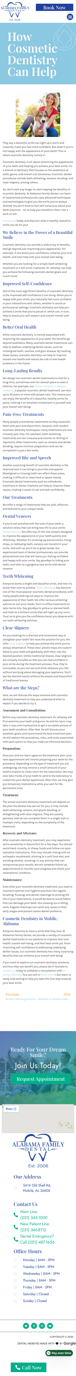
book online (48, 974)
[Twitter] (26, 1326)
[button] (70, 17)
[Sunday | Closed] (38, 1301)
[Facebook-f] (34, 1326)
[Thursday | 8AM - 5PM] (38, 1281)
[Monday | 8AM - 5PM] (38, 1260)
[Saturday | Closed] (38, 1294)
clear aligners (17, 643)
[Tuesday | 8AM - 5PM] (38, 1267)
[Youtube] (50, 1326)
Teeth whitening (45, 587)
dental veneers (11, 531)
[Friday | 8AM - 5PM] (38, 1288)
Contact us (9, 220)
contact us (9, 970)
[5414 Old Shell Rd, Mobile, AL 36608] (34, 1189)
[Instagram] (42, 1326)
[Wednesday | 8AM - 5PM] (38, 1274)
